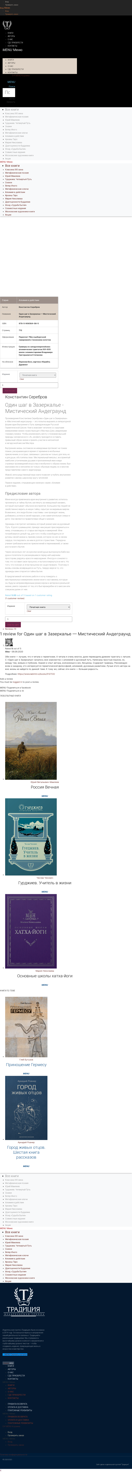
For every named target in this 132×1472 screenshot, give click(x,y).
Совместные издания (15, 152)
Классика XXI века (14, 113)
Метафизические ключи (16, 133)
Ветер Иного (11, 129)
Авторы (11, 63)
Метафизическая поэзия (16, 116)
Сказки (8, 126)
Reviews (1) (10, 629)
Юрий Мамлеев (12, 120)
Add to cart (10, 390)
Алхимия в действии (14, 136)
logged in (17, 682)
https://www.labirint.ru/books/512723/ (36, 674)
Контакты (12, 46)
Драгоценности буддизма (17, 146)
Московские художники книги (19, 155)
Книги (11, 60)
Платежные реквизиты (20, 1410)
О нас (10, 66)
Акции (8, 158)
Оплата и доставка (18, 1407)
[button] (66, 7)
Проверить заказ (11, 5)
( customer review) (14, 598)
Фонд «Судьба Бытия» (15, 149)
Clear (22, 379)
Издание (6, 374)
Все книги (12, 109)
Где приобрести (16, 69)
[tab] (68, 628)
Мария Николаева (13, 142)
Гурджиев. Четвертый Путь (17, 123)
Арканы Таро (11, 139)
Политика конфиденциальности (13, 1454)
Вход (7, 2)
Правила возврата (17, 1404)
